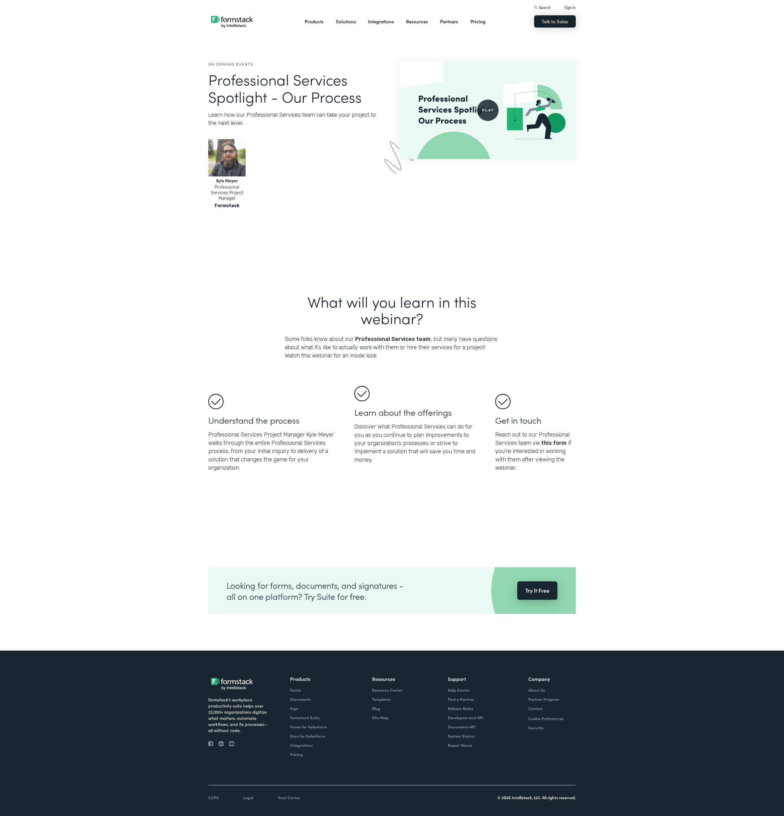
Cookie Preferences (546, 718)
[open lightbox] (488, 110)
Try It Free (537, 590)
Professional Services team (393, 339)
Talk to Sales (555, 21)
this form (554, 443)
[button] (314, 21)
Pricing (477, 21)
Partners (449, 21)
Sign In (570, 7)
